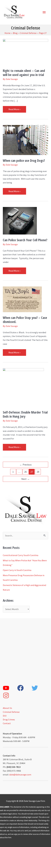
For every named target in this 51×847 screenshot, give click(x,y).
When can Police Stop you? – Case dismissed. (25, 319)
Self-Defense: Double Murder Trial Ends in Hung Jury (25, 414)
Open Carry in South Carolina (17, 570)
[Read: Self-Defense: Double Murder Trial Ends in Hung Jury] (23, 387)
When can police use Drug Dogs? (24, 160)
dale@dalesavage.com (20, 774)
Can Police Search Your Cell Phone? (25, 240)
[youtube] (10, 688)
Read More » (14, 108)
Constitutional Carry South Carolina (20, 555)
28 (38, 471)
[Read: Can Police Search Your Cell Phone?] (20, 220)
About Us (7, 708)
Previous (26, 464)
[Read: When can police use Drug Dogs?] (25, 139)
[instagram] (10, 695)
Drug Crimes (9, 719)
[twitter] (39, 688)
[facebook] (24, 688)
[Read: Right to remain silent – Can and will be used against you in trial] (25, 51)
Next (25, 479)
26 (25, 471)
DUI (5, 715)
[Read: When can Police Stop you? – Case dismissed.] (22, 299)
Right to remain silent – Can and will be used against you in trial (24, 72)
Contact (7, 723)
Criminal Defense (11, 712)
